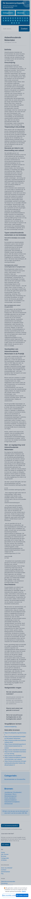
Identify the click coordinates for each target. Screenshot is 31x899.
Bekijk (24, 891)
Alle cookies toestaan (22, 895)
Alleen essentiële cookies (9, 895)
